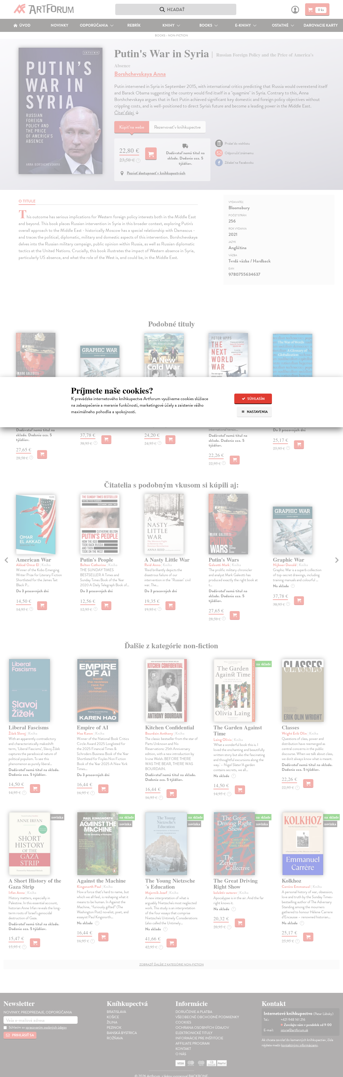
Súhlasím (256, 398)
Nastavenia (257, 411)
